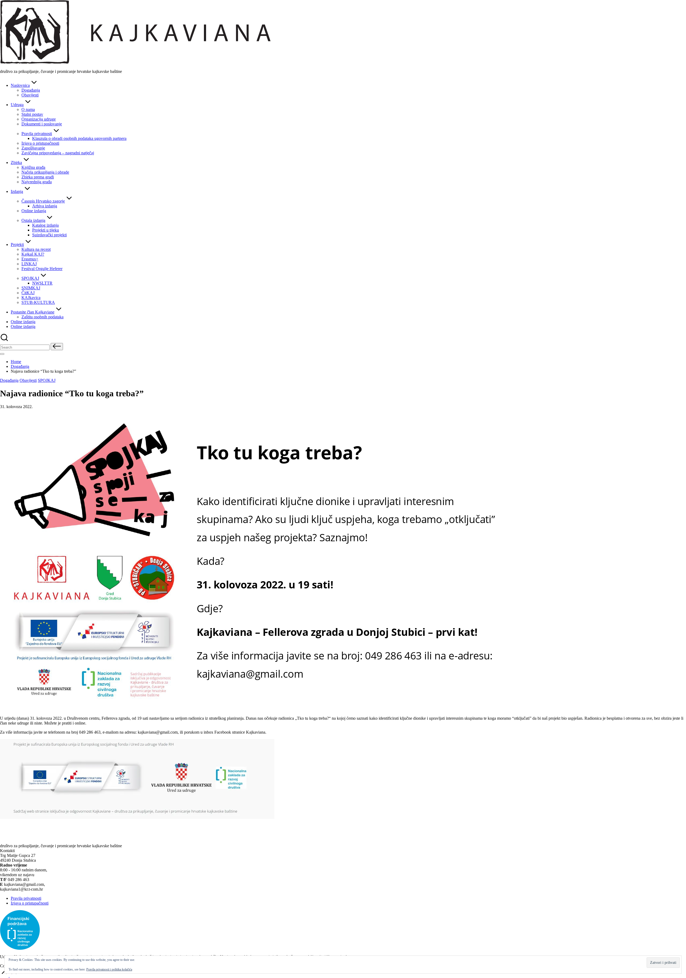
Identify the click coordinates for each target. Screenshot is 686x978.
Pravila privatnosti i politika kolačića (109, 969)
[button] (57, 346)
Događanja (9, 380)
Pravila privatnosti (26, 898)
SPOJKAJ (46, 380)
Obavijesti (28, 380)
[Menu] (2, 354)
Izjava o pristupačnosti (30, 903)
